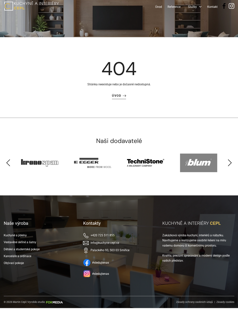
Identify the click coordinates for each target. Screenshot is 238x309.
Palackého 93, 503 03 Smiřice (110, 250)
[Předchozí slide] (8, 163)
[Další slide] (229, 163)
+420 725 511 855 (103, 235)
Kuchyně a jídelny (15, 235)
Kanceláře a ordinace (17, 256)
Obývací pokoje (14, 263)
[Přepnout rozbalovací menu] (200, 6)
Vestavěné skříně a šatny (20, 242)
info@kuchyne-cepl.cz (105, 242)
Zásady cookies (225, 301)
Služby (192, 7)
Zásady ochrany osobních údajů (194, 301)
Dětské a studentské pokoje (22, 249)
